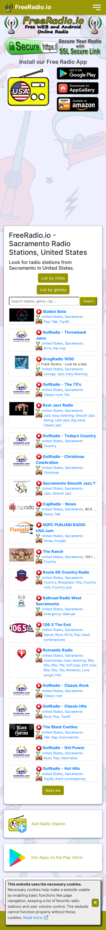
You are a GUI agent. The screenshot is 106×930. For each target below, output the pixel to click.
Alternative (69, 758)
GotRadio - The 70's (61, 384)
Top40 (64, 322)
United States (52, 317)
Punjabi (60, 541)
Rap (54, 737)
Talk (54, 322)
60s (46, 670)
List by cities (53, 278)
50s (54, 670)
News (48, 514)
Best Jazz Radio (57, 405)
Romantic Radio (57, 650)
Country (50, 446)
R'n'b (47, 348)
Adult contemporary (70, 779)
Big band (78, 420)
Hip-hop (59, 348)
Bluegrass (65, 582)
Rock (59, 635)
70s (67, 395)
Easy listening (76, 374)
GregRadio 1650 (58, 358)
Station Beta (54, 311)
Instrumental (68, 737)
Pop (47, 322)
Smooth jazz (85, 415)
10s (61, 670)
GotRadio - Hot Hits (61, 768)
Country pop (62, 587)
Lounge (49, 374)
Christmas (51, 473)
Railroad (69, 614)
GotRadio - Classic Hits (64, 706)
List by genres (53, 289)
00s (46, 665)
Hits (78, 582)
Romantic (73, 670)
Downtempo (53, 660)
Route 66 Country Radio (65, 572)
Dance (48, 635)
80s (54, 665)
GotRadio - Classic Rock (65, 685)
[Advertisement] (53, 169)
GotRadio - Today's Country (69, 435)
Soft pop (73, 665)
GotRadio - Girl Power (63, 747)
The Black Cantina (59, 726)
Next (53, 790)
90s (90, 660)
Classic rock (53, 395)
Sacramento (74, 317)
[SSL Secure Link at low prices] (54, 47)
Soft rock (89, 665)
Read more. (33, 917)
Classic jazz (52, 425)
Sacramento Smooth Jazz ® (69, 483)
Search (88, 301)
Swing (48, 420)
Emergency (52, 614)
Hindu (48, 541)
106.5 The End (56, 624)
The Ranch (52, 551)
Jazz (60, 374)
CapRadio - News (59, 503)
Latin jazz (62, 420)
